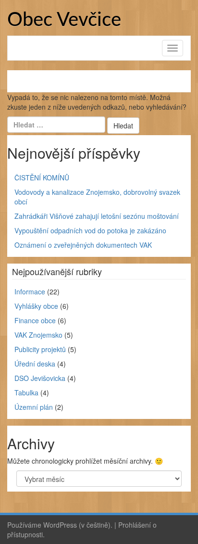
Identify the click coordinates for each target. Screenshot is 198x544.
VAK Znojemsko (38, 335)
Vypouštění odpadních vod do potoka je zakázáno (90, 230)
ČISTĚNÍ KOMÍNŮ (41, 177)
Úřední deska (34, 363)
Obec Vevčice (64, 20)
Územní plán (33, 407)
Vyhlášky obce (36, 306)
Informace (29, 291)
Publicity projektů (40, 349)
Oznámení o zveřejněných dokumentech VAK (83, 245)
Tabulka (26, 392)
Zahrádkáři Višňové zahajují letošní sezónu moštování (96, 216)
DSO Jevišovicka (39, 378)
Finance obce (35, 320)
